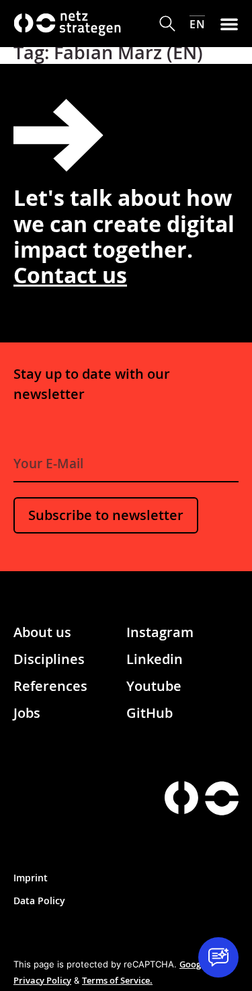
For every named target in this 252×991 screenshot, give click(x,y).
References (50, 686)
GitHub (149, 713)
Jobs (26, 713)
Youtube (153, 686)
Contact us (70, 274)
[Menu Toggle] (229, 23)
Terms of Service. (117, 980)
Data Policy (39, 900)
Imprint (30, 877)
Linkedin (154, 659)
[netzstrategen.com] (181, 797)
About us (42, 632)
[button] (167, 23)
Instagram (160, 632)
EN (197, 24)
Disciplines (49, 659)
